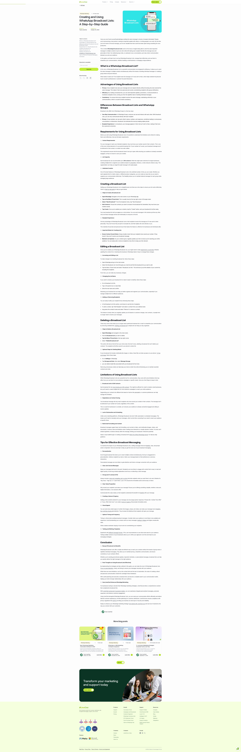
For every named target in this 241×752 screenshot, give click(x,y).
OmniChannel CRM (144, 712)
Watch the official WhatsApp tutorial (138, 434)
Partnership (116, 737)
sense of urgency (126, 502)
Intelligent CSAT (143, 716)
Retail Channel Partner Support (145, 723)
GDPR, (114, 600)
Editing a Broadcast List (84, 50)
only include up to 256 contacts (121, 387)
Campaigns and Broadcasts (130, 712)
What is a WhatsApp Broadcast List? (87, 40)
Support (115, 709)
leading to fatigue (141, 520)
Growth (115, 712)
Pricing (111, 2)
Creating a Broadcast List (85, 48)
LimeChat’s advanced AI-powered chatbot (114, 591)
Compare (117, 2)
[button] (105, 2)
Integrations (156, 720)
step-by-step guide (110, 189)
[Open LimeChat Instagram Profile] (142, 733)
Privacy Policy (88, 749)
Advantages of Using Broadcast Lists (87, 42)
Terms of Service (94, 749)
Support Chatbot (143, 709)
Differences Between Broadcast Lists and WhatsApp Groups (88, 44)
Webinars (155, 718)
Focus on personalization (106, 568)
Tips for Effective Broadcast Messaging (88, 55)
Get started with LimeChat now (137, 603)
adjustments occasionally (147, 249)
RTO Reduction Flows (128, 718)
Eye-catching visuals (105, 511)
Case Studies (156, 712)
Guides (154, 716)
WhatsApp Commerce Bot (129, 716)
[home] (83, 2)
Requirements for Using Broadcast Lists (88, 46)
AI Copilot (142, 718)
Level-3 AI (142, 714)
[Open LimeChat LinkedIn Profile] (140, 733)
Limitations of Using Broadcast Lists (87, 53)
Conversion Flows (128, 709)
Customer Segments (128, 714)
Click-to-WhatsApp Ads (129, 722)
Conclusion (81, 56)
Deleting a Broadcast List (85, 51)
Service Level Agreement (104, 749)
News (114, 735)
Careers (115, 733)
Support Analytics (144, 720)
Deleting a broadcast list (121, 325)
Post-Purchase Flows (128, 720)
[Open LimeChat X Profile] (144, 733)
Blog (154, 714)
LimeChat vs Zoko (128, 733)
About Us (115, 739)
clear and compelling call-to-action (118, 478)
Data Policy (81, 749)
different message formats (115, 532)
